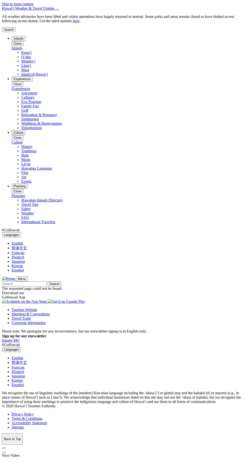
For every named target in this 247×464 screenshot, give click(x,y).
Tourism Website (24, 310)
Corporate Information (29, 323)
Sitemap (18, 427)
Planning (20, 186)
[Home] (9, 279)
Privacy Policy (23, 414)
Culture (18, 132)
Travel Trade (21, 318)
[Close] (57, 9)
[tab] (123, 8)
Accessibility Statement (29, 423)
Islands (19, 38)
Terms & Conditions (27, 418)
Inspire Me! (11, 340)
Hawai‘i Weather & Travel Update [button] (28, 8)
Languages (11, 235)
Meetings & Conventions (31, 314)
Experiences (22, 79)
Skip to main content (17, 4)
